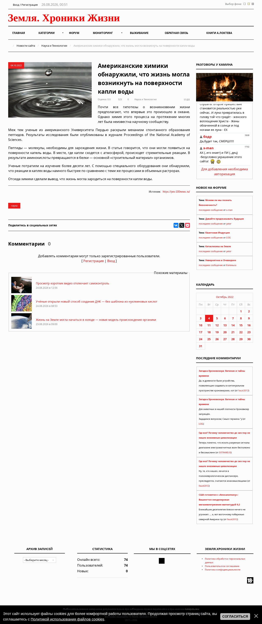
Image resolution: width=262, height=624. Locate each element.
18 (209, 332)
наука (14, 205)
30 (249, 339)
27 (225, 339)
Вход (111, 261)
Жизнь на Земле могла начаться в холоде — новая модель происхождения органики (96, 320)
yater (228, 223)
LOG (228, 237)
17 (200, 332)
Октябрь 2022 (224, 297)
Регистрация (93, 261)
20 (225, 332)
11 (209, 325)
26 (217, 339)
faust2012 (243, 390)
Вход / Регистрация (25, 5)
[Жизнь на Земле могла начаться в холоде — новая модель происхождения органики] (21, 328)
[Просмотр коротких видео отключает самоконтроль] (21, 292)
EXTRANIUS (225, 452)
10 (200, 325)
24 (200, 339)
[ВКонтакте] (176, 225)
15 (241, 325)
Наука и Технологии (54, 45)
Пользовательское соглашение (222, 566)
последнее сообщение (211, 210)
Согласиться (235, 616)
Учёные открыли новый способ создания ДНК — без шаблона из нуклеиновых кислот (96, 301)
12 (217, 325)
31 (200, 346)
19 (217, 332)
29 (241, 339)
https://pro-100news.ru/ (176, 191)
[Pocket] (187, 225)
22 (241, 332)
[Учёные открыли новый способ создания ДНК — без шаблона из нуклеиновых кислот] (21, 310)
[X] (181, 225)
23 (249, 332)
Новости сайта (26, 45)
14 (233, 325)
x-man (229, 210)
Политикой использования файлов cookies (67, 619)
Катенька (231, 265)
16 (249, 325)
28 (233, 339)
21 (233, 332)
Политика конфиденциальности (222, 569)
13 (225, 325)
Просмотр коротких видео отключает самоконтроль (72, 283)
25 (209, 339)
